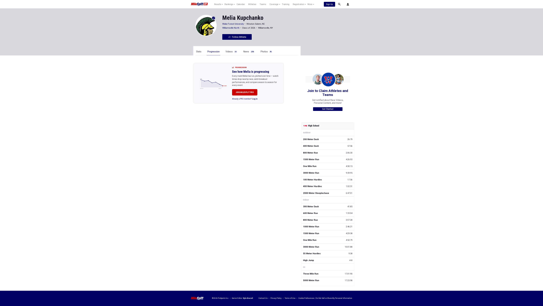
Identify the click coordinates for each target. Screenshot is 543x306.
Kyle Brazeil (248, 298)
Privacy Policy (276, 298)
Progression (213, 51)
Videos (231, 51)
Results (217, 4)
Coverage (274, 4)
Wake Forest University (233, 24)
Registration (298, 4)
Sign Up (329, 4)
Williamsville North (230, 28)
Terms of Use (290, 298)
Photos (266, 51)
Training (285, 4)
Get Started (327, 109)
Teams (263, 4)
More (310, 4)
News (248, 51)
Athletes (252, 4)
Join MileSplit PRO (245, 92)
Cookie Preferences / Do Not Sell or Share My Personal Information (325, 298)
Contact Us (263, 298)
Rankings (229, 4)
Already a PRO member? (245, 99)
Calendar (241, 4)
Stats (198, 51)
